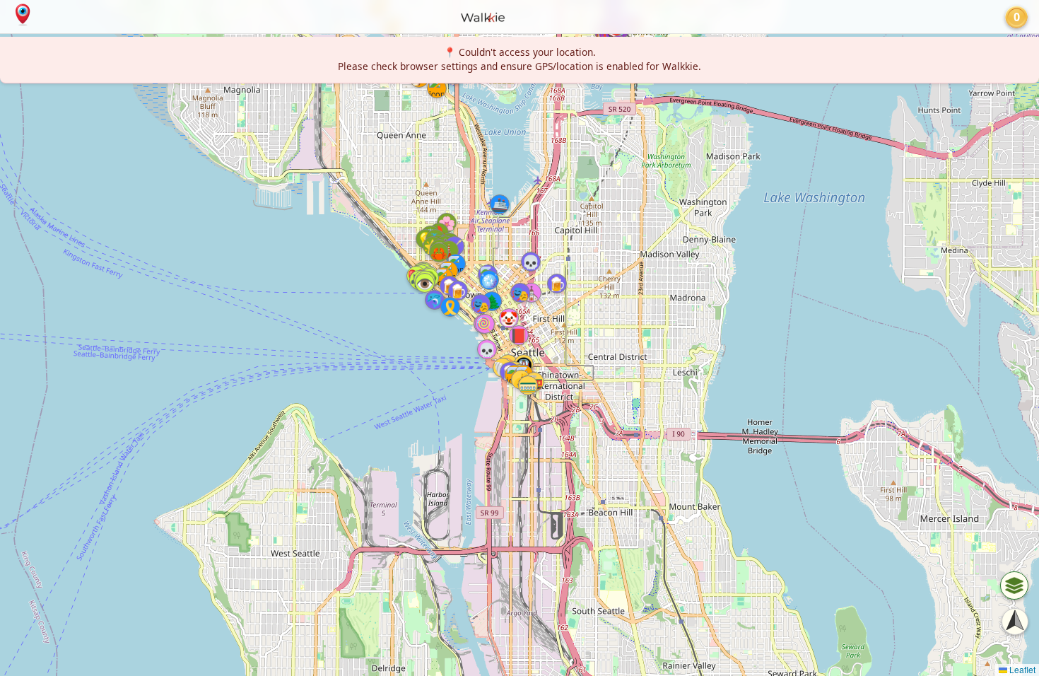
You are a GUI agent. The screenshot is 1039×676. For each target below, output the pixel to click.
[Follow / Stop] (1015, 621)
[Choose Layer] (1014, 585)
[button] (492, 301)
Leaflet (1021, 669)
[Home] (22, 15)
